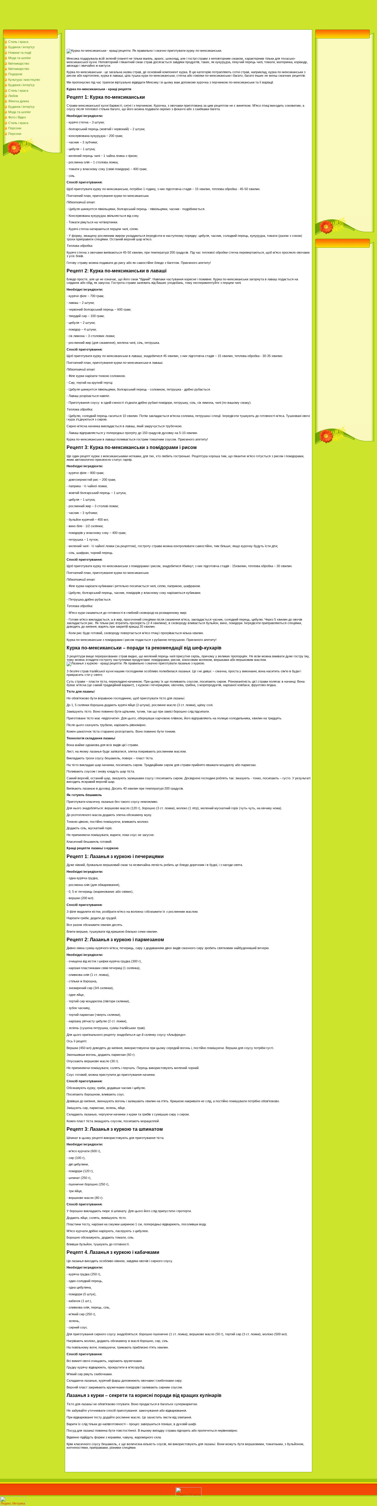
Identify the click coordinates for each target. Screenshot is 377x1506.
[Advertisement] (107, 13)
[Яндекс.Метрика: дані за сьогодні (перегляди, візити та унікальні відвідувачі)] (188, 1491)
